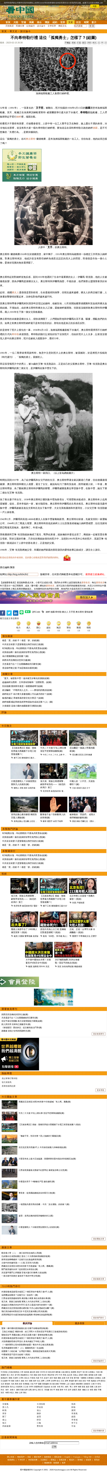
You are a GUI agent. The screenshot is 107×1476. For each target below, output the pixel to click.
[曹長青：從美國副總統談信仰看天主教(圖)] (9, 1193)
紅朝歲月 (30, 26)
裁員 (16, 936)
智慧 (91, 1390)
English (67, 1457)
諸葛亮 (74, 1390)
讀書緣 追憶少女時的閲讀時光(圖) (16, 1031)
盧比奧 (32, 1372)
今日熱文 (7, 726)
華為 (64, 1375)
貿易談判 (4, 1378)
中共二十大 (47, 755)
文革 (21, 1393)
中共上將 (66, 755)
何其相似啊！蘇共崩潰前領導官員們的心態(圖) (23, 652)
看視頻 (97, 1460)
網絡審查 (79, 1384)
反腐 (63, 1378)
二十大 (55, 755)
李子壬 (74, 1423)
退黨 (35, 1375)
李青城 (74, 1420)
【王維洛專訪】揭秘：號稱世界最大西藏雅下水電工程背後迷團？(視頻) (50, 1124)
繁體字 (75, 936)
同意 (95, 6)
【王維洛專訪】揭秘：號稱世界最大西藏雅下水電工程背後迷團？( (23, 751)
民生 (3, 1390)
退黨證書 (62, 1460)
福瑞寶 (88, 1460)
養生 (25, 1393)
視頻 (4, 873)
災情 (86, 755)
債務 (30, 1381)
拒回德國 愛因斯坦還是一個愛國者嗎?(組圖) (22, 686)
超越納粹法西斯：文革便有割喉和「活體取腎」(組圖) (27, 682)
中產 (88, 1381)
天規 (74, 788)
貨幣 (42, 1381)
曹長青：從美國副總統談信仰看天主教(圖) (37, 1193)
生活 (78, 22)
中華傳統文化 (84, 936)
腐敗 (59, 1378)
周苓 (4, 1413)
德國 (95, 128)
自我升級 (31, 788)
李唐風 (74, 1413)
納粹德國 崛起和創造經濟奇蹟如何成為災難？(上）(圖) (27, 702)
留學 (75, 1387)
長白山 (12, 1387)
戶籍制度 (80, 903)
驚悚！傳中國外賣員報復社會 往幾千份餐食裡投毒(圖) (24, 1328)
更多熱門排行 (98, 1318)
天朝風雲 (9, 26)
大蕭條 (21, 936)
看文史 (13, 31)
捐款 (29, 1457)
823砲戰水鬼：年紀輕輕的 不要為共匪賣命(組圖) (24, 648)
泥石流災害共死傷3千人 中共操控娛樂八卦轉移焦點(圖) (43, 1147)
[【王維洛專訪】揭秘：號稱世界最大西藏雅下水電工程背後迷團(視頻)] (9, 1124)
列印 (89, 43)
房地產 (71, 1381)
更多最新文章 (98, 1279)
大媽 (12, 1384)
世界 (62, 22)
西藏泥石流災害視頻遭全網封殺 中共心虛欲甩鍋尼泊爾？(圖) (27, 1308)
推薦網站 (11, 1460)
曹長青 (40, 1426)
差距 (26, 788)
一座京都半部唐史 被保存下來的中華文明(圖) (20, 1276)
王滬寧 (15, 1378)
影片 (94, 22)
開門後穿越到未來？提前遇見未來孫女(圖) (19, 1269)
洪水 (12, 1375)
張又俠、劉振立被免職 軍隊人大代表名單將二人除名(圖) (25, 1301)
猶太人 (15, 292)
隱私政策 (58, 1457)
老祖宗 (79, 788)
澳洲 (18, 1390)
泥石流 (81, 755)
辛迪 (73, 1426)
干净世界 (21, 1460)
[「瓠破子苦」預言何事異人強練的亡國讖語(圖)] (9, 1136)
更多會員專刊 (98, 1034)
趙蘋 (73, 1416)
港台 (39, 22)
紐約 (55, 22)
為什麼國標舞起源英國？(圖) (15, 656)
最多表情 (79, 1323)
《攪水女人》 (93, 821)
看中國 (76, 1378)
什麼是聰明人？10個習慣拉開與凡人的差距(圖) (39, 1227)
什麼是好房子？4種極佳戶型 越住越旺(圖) (37, 1181)
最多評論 (27, 1323)
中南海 (32, 1378)
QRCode (36, 612)
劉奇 (61, 1390)
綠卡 (99, 1387)
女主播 (53, 1387)
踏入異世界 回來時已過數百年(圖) (16, 1024)
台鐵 (63, 1372)
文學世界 (52, 26)
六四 (31, 1375)
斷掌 (45, 821)
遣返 (83, 1387)
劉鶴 (10, 1378)
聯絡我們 (21, 1457)
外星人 (11, 1393)
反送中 (46, 1378)
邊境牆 (90, 1375)
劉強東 (7, 1384)
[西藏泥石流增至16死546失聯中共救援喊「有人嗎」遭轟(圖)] (9, 1102)
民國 (22, 1390)
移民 (67, 1387)
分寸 (88, 788)
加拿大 (17, 1381)
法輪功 (72, 1384)
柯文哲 (44, 1375)
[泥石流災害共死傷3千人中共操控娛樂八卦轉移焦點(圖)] (9, 1147)
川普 (21, 1372)
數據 (90, 755)
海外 (7, 1390)
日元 (62, 1381)
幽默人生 (85, 1390)
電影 (63, 791)
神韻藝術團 (32, 1460)
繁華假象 (28, 936)
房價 (16, 1384)
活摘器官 (86, 1384)
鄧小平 (52, 1390)
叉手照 (72, 612)
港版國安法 (24, 1375)
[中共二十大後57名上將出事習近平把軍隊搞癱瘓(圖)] (9, 1113)
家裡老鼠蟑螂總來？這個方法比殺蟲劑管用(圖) (21, 1259)
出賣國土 (91, 1372)
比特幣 (53, 1381)
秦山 (4, 1420)
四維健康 (6, 1426)
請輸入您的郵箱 (36, 1443)
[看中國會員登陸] (19, 982)
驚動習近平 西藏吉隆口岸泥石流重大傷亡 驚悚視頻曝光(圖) (27, 1335)
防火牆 (52, 1384)
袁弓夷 (17, 1375)
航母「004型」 (49, 936)
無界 (64, 1463)
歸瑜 (73, 1407)
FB (9, 1381)
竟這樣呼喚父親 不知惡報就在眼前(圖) (19, 668)
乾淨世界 (46, 791)
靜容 (39, 1420)
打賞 (79, 43)
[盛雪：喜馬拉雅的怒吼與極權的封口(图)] (9, 1216)
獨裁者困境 (79, 966)
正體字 (94, 936)
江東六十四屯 (96, 1384)
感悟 (95, 1390)
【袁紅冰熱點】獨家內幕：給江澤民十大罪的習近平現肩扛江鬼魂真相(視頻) (34, 1331)
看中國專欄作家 (11, 1399)
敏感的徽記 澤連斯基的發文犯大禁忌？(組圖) (23, 698)
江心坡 (25, 1387)
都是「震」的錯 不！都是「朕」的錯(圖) (21, 640)
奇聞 (86, 22)
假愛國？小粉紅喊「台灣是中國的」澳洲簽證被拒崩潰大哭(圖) (28, 1351)
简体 (74, 43)
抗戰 (30, 1390)
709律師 (62, 1384)
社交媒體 (4, 1381)
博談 (47, 22)
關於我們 (37, 1457)
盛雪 (39, 1416)
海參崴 (93, 1381)
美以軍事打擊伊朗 (9, 1078)
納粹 (18, 116)
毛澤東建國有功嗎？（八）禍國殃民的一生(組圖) (22, 1348)
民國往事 (20, 26)
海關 (79, 1387)
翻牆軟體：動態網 (51, 1463)
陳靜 (39, 1413)
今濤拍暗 (41, 1404)
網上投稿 (10, 1457)
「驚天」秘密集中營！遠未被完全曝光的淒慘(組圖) (25, 678)
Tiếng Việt (87, 1457)
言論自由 (46, 1387)
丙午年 (42, 966)
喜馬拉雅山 (18, 821)
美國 (31, 22)
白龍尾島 (19, 1387)
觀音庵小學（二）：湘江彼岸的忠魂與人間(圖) (21, 1253)
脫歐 (22, 1381)
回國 (91, 1387)
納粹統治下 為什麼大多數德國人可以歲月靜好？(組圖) (27, 694)
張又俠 (85, 1372)
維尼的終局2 (56, 791)
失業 (74, 903)
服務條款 (47, 1457)
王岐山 (75, 1375)
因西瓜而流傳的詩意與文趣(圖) (16, 660)
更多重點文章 (98, 1239)
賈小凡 (5, 1407)
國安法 (67, 1372)
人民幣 (47, 1381)
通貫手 (50, 821)
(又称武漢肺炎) (13, 1372)
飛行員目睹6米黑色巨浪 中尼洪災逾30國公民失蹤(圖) (24, 1311)
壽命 (17, 1393)
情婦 (55, 1378)
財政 (80, 1381)
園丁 (4, 1416)
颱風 (30, 966)
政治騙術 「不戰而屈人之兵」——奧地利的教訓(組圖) (27, 690)
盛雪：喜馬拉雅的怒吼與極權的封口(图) (36, 1216)
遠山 (39, 1410)
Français (77, 1457)
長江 (8, 1375)
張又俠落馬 (6, 1082)
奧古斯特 (30, 139)
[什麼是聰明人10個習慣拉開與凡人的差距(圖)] (9, 1227)
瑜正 (4, 1423)
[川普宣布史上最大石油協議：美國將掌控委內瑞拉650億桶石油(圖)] (9, 1159)
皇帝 (69, 1390)
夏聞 (73, 1410)
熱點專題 (7, 1073)
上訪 (68, 1384)
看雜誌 (53, 1460)
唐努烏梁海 (5, 1387)
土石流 (32, 821)
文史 (70, 22)
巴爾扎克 (84, 821)
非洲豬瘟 (26, 1384)
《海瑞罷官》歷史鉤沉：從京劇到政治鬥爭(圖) (21, 1027)
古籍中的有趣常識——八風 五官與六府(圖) (19, 1263)
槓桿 (34, 1381)
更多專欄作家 (98, 1431)
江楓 (39, 1423)
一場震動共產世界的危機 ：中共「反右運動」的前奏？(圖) (44, 1204)
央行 (26, 1381)
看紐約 (72, 1460)
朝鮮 (12, 1381)
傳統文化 (62, 26)
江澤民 (21, 1378)
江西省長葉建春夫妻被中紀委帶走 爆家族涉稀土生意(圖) (43, 1170)
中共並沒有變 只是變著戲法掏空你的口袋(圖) (23, 644)
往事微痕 (90, 1378)
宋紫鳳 (5, 1404)
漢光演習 (51, 1372)
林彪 (57, 1390)
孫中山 (34, 1390)
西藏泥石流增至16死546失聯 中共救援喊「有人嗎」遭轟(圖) (45, 1102)
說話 (84, 788)
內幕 (37, 1378)
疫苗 (39, 1375)
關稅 (86, 1375)
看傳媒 (80, 1460)
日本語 (97, 1457)
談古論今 (41, 26)
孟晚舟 (81, 1375)
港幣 (66, 1381)
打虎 (67, 1378)
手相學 (60, 821)
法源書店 (44, 1460)
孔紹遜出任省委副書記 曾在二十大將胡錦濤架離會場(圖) (25, 1256)
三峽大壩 (99, 1372)
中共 (60, 1375)
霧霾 (39, 1384)
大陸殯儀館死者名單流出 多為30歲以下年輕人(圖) (22, 1341)
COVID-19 (43, 1372)
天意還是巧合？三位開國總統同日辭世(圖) (21, 664)
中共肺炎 (4, 1372)
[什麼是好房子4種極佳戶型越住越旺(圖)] (9, 1181)
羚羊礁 (59, 936)
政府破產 (37, 936)
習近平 (79, 1372)
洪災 (47, 966)
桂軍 (26, 1390)
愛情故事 (88, 612)
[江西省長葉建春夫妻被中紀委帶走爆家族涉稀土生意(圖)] (9, 1170)
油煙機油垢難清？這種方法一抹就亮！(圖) (19, 1295)
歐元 (58, 1381)
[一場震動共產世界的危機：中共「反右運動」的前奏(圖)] (9, 1204)
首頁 (8, 22)
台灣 (98, 1381)
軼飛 (4, 1410)
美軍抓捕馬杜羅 (8, 1086)
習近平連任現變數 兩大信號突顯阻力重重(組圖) (21, 1021)
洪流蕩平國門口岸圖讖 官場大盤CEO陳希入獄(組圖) (24, 1272)
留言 (84, 43)
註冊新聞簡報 (9, 1437)
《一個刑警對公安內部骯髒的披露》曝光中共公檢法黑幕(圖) (27, 1345)
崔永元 (26, 1378)
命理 (55, 821)
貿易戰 (73, 1372)
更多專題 (100, 1090)
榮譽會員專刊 (9, 1009)
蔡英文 (103, 1381)
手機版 (67, 43)
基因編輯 (45, 1384)
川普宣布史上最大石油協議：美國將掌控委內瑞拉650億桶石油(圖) (47, 1159)
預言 (59, 966)
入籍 (95, 1387)
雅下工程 (17, 758)
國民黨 (58, 1372)
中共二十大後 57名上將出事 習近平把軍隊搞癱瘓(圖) (41, 1113)
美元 (38, 1381)
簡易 (73, 1404)
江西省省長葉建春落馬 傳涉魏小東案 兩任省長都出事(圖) (26, 1298)
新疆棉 (3, 1375)
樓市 (76, 1381)
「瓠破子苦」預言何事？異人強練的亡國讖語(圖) (40, 1136)
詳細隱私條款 (53, 6)
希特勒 (15, 334)
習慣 (21, 788)
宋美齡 (46, 1390)
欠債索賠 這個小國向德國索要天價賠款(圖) (22, 706)
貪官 (51, 1378)
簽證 (87, 1387)
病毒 (37, 1372)
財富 (84, 1381)
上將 (60, 755)
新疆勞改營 (38, 1387)
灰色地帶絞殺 (68, 966)
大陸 (15, 22)
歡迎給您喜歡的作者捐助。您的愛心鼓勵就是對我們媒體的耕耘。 (30, 557)
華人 (62, 1387)
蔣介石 (41, 1390)
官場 (23, 22)
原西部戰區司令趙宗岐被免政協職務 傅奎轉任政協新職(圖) (26, 1315)
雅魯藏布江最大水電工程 (32, 758)
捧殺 (78, 821)
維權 (57, 1384)
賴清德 (26, 1372)
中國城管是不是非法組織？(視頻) (15, 1354)
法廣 (103, 1378)
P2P (35, 1384)
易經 (80, 1390)
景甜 (74, 821)
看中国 (21, 11)
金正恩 (69, 1375)
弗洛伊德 (50, 1375)
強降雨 (36, 966)
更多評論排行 (98, 1361)
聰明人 (16, 788)
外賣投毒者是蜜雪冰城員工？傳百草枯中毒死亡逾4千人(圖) (27, 1292)
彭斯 (95, 1375)
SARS (31, 1387)
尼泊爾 (75, 755)
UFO (56, 1375)
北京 (2, 1384)
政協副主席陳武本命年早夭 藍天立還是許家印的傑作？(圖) (26, 1305)
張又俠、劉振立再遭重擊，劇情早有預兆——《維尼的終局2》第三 (52, 784)
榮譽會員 (85, 582)
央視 (58, 1387)
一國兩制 (83, 1378)
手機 (99, 1390)
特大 (94, 43)
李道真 (40, 1407)
